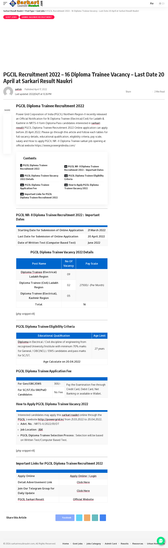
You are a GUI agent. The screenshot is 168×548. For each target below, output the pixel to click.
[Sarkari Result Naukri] (26, 3)
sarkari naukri (70, 415)
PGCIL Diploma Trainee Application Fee (34, 186)
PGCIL (21, 419)
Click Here (83, 482)
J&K (40, 429)
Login (92, 476)
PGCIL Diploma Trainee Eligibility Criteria (84, 177)
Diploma (23, 342)
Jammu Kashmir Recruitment (37, 17)
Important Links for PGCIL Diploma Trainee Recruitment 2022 (39, 196)
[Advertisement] (84, 45)
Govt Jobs (11, 17)
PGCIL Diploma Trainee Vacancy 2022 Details (39, 177)
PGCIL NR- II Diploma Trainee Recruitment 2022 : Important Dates (84, 168)
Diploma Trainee (31, 272)
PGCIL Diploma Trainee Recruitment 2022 (33, 167)
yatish (18, 89)
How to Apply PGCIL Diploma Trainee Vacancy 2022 (81, 186)
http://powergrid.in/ (51, 419)
